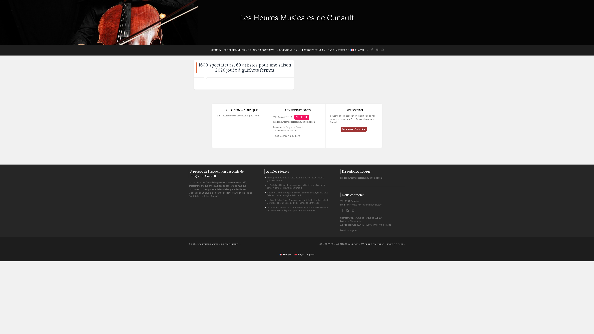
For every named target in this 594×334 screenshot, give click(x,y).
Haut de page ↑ (396, 244)
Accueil (216, 50)
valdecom (354, 244)
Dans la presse (337, 50)
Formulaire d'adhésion (353, 129)
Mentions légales (348, 230)
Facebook (371, 51)
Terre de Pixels (374, 244)
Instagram (377, 51)
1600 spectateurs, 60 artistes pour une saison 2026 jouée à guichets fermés (245, 67)
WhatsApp (382, 51)
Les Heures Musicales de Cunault (297, 17)
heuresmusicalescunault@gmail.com (297, 122)
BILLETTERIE (302, 117)
